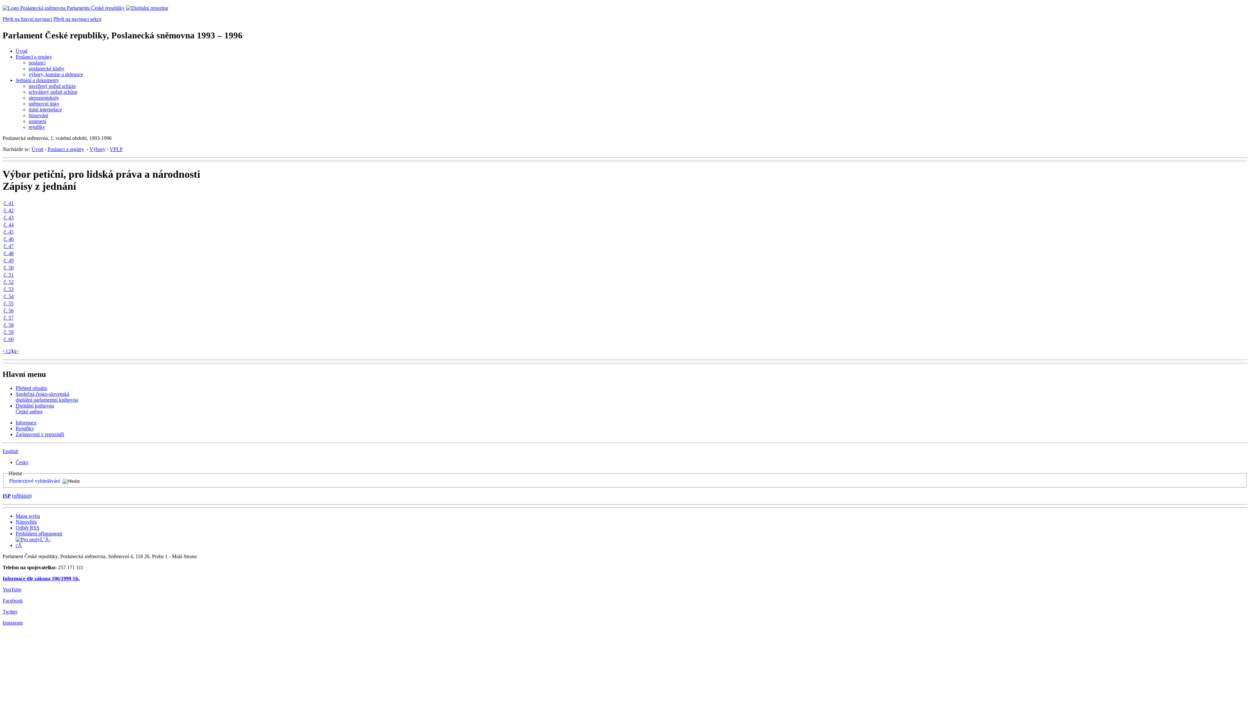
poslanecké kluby (46, 68)
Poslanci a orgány (34, 57)
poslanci (37, 62)
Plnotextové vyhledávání (34, 481)
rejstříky (37, 127)
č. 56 (9, 310)
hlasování (38, 115)
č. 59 (9, 332)
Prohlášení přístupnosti (39, 533)
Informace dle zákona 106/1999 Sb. (41, 578)
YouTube (12, 589)
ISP (7, 496)
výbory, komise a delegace (56, 74)
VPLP (116, 149)
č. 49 (9, 260)
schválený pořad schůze (53, 92)
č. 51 (9, 275)
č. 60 (9, 339)
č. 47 (9, 246)
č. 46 (9, 239)
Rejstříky (25, 428)
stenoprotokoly (44, 98)
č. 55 (9, 303)
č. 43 (9, 217)
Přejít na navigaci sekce (77, 19)
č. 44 (9, 224)
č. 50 (9, 267)
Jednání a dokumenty (37, 80)
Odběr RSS (27, 528)
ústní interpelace (45, 109)
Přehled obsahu (31, 388)
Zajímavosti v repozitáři (40, 434)
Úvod (21, 51)
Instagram (13, 623)
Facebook (13, 600)
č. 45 (9, 232)
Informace (26, 422)
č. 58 (9, 325)
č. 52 (9, 282)
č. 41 (9, 203)
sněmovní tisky (44, 103)
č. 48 (9, 253)
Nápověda (26, 522)
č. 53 (9, 289)
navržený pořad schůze (52, 86)
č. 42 (9, 210)
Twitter (10, 611)
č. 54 (9, 296)
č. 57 (9, 318)
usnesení (37, 121)
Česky (22, 462)
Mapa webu (28, 516)
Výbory (97, 149)
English (10, 451)
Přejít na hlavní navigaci (27, 19)
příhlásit (22, 496)
